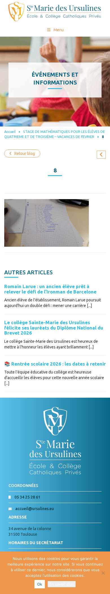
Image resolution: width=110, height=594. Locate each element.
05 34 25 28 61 (27, 497)
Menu (59, 30)
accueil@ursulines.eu (34, 508)
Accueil (10, 132)
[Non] (103, 573)
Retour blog (24, 153)
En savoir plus (61, 584)
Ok (39, 584)
